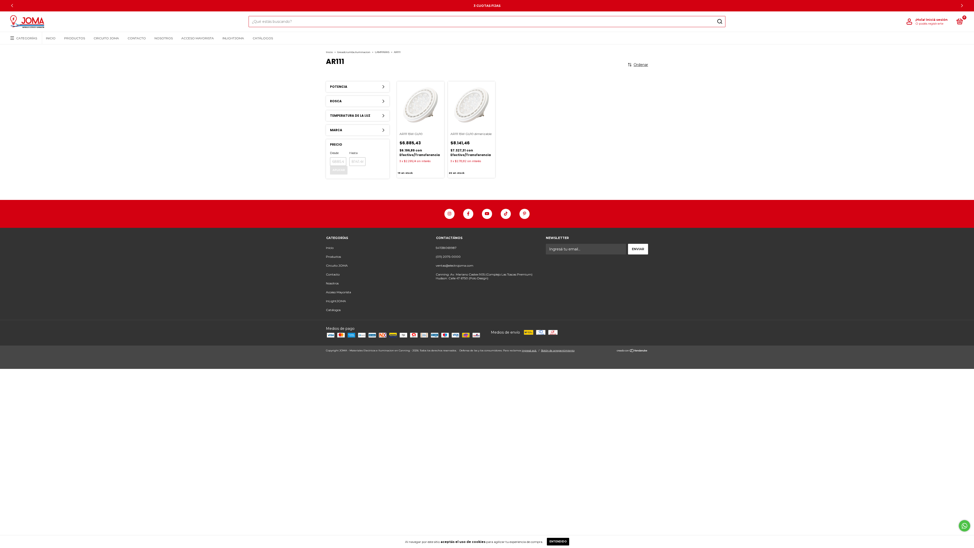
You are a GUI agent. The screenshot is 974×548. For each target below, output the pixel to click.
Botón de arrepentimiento (558, 350)
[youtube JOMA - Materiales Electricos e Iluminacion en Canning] (487, 214)
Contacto (137, 38)
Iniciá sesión (937, 20)
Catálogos (263, 38)
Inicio (51, 38)
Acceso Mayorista (197, 38)
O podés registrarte (929, 23)
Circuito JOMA (106, 38)
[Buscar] (719, 21)
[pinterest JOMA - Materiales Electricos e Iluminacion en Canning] (524, 214)
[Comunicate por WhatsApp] (964, 526)
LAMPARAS (382, 52)
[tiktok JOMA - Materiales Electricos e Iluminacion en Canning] (506, 214)
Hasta (353, 153)
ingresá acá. (529, 350)
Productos (74, 38)
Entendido (558, 541)
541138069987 (446, 248)
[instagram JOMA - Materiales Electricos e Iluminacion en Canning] (449, 214)
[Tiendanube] (632, 351)
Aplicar (339, 170)
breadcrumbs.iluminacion (353, 52)
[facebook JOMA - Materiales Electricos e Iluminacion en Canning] (468, 214)
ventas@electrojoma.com (454, 265)
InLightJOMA (233, 38)
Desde (334, 153)
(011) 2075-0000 (448, 257)
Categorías (26, 38)
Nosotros (163, 38)
